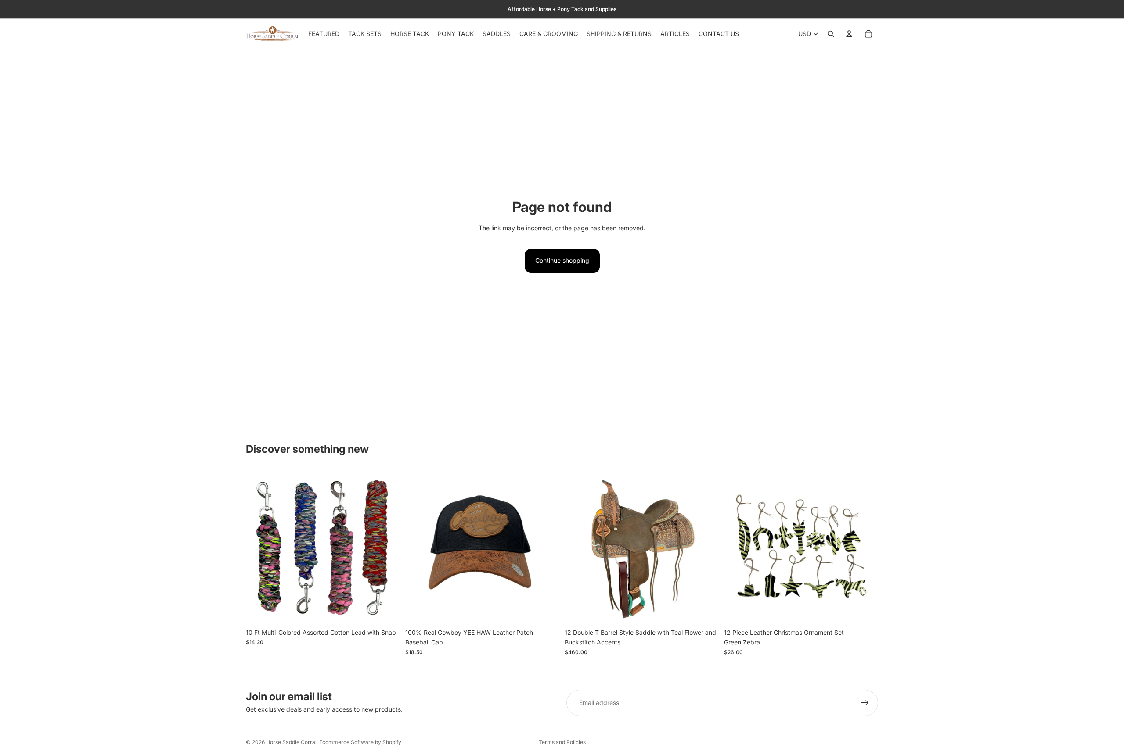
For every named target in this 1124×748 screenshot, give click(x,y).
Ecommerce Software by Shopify (360, 742)
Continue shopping (562, 260)
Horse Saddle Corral (291, 742)
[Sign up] (865, 703)
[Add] (386, 611)
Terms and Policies (562, 742)
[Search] (830, 33)
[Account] (849, 33)
